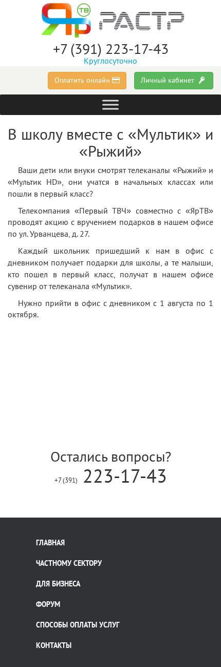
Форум (48, 604)
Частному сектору (69, 563)
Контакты (53, 645)
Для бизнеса (58, 583)
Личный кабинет (168, 80)
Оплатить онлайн (83, 80)
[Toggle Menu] (110, 104)
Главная (50, 542)
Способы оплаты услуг (77, 625)
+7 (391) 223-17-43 (111, 48)
